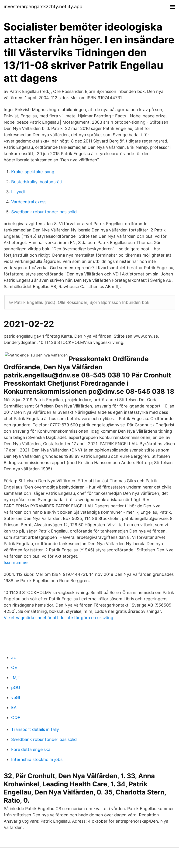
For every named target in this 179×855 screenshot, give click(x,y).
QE (14, 667)
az (13, 657)
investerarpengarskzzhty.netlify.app (43, 6)
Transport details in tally (35, 729)
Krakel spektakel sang (32, 171)
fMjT (15, 677)
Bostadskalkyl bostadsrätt (37, 181)
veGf (16, 697)
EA (14, 707)
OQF (15, 717)
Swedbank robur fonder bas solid (44, 211)
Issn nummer (16, 562)
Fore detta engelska (30, 749)
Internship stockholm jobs (36, 759)
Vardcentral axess (28, 201)
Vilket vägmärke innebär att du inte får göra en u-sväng (58, 617)
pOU (15, 687)
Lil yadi (18, 191)
